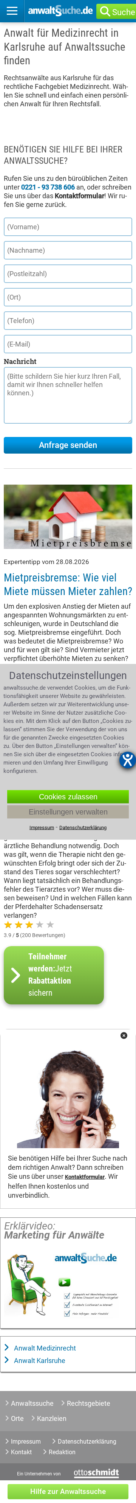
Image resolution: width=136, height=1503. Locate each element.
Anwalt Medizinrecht (44, 1348)
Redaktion (62, 1452)
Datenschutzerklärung (87, 1441)
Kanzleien (51, 1418)
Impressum (26, 1441)
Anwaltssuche (32, 1403)
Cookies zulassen (68, 796)
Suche (123, 12)
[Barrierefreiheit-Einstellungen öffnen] (127, 760)
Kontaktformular (85, 1177)
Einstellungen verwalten (68, 811)
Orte (17, 1418)
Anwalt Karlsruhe (38, 1361)
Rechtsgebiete (88, 1403)
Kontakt (21, 1452)
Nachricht (20, 361)
